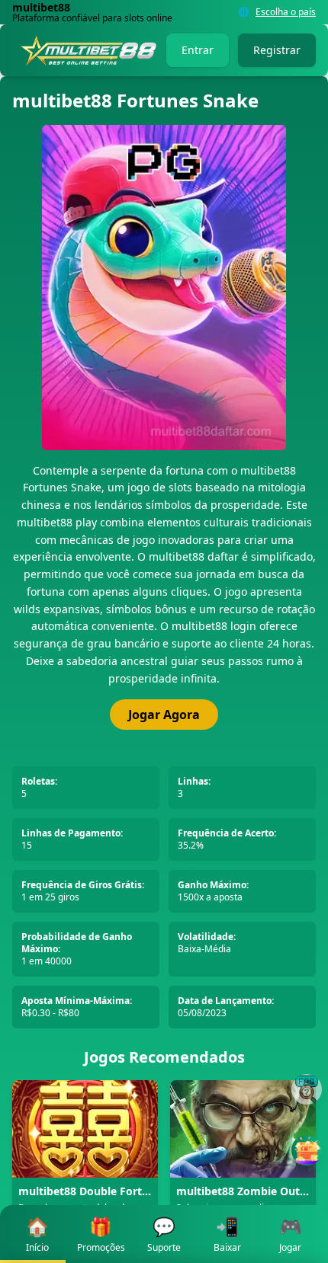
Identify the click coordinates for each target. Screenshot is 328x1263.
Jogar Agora (164, 714)
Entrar (198, 50)
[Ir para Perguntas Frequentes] (306, 1089)
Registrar (277, 50)
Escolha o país (286, 12)
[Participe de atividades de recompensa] (306, 1150)
